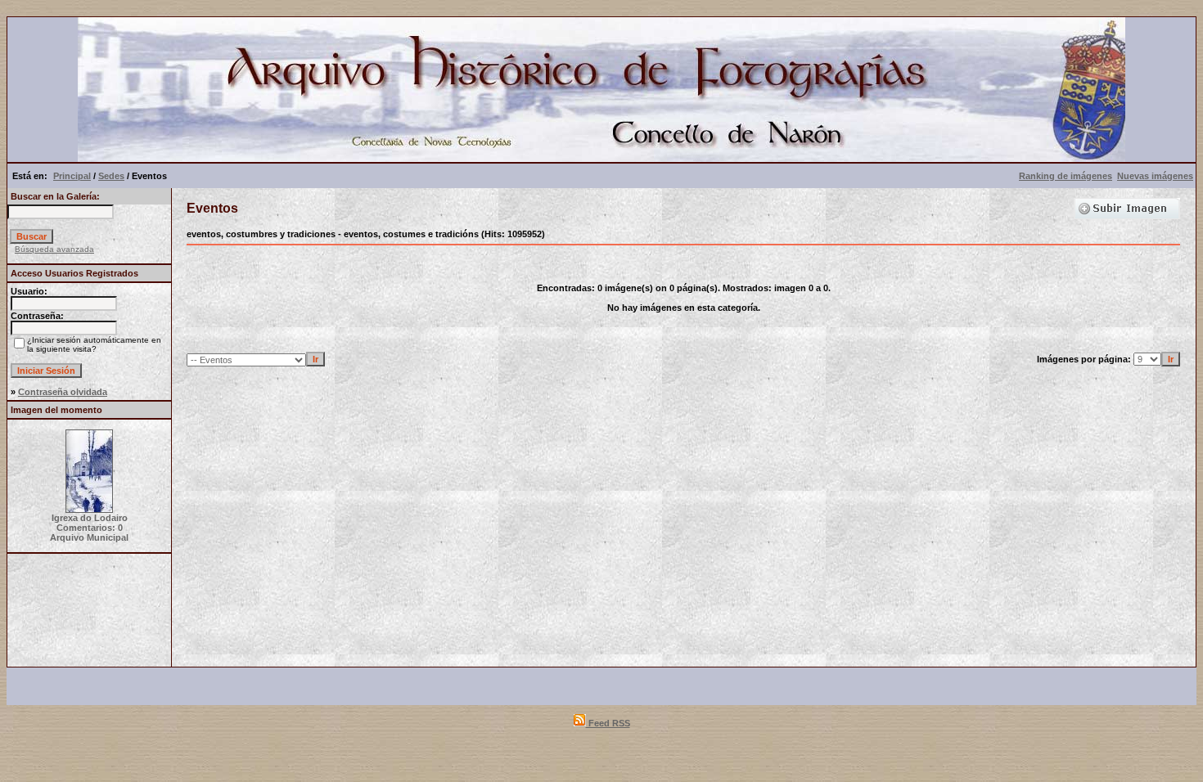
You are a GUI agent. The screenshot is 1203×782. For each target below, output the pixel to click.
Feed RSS (608, 723)
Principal (72, 176)
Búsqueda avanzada (54, 249)
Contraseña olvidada (62, 392)
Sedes (111, 176)
